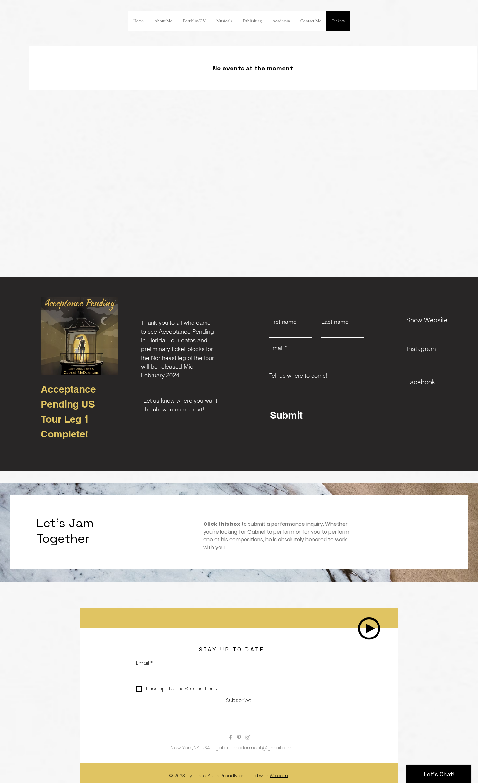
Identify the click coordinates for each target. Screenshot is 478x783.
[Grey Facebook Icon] (230, 737)
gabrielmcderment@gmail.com (254, 747)
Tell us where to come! (298, 376)
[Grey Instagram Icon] (248, 737)
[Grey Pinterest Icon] (239, 737)
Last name (335, 322)
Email (276, 348)
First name (283, 322)
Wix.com (279, 775)
